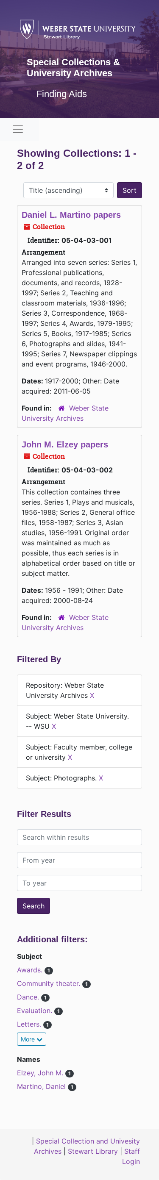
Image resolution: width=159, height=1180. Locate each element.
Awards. (31, 970)
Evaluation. (35, 1010)
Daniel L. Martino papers (71, 214)
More (28, 1039)
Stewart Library (93, 1151)
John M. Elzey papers (65, 444)
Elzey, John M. (41, 1073)
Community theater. (49, 983)
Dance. (29, 997)
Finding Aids (61, 94)
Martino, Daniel (42, 1086)
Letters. (30, 1024)
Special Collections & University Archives (73, 67)
